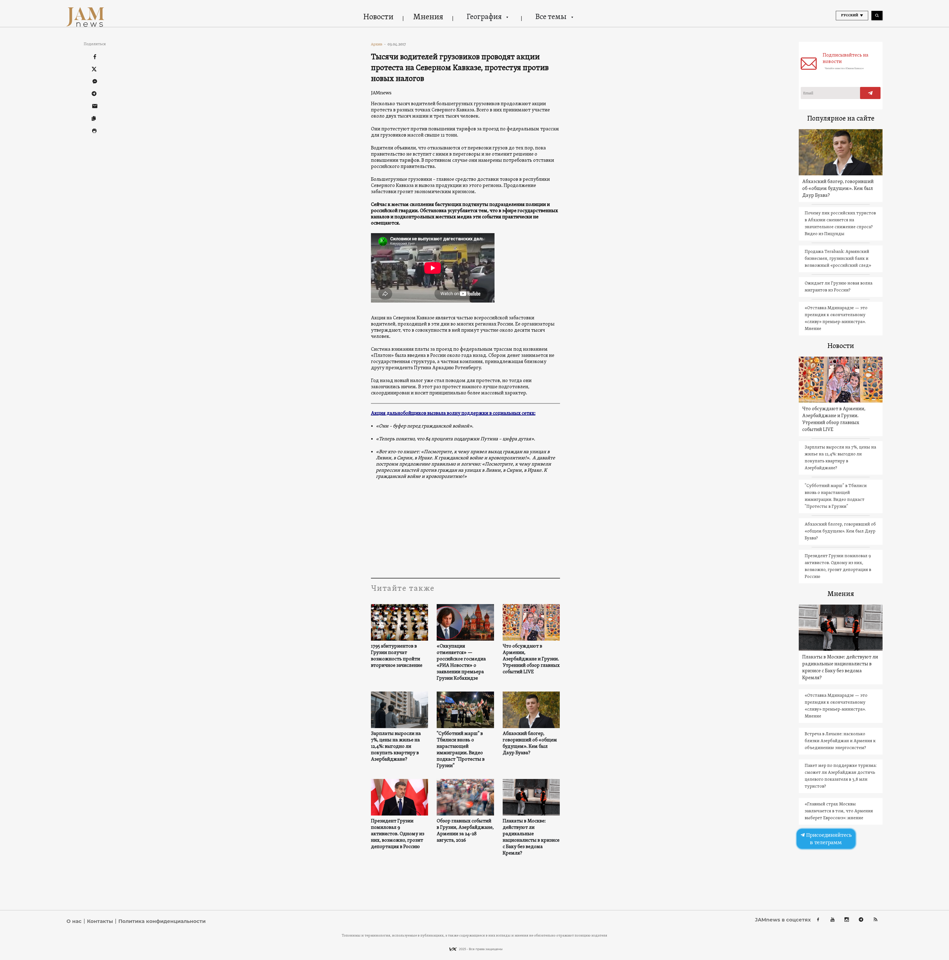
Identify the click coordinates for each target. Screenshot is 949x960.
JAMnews (381, 93)
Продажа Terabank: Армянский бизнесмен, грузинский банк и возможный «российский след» (838, 258)
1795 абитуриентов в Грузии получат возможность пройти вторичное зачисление (396, 656)
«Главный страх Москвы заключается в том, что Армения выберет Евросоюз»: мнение (839, 811)
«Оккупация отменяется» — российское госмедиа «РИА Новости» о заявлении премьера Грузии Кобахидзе (461, 662)
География (484, 17)
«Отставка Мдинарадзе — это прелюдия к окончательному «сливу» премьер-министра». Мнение (836, 318)
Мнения (428, 17)
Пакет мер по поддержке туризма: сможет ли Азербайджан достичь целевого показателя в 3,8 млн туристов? (841, 776)
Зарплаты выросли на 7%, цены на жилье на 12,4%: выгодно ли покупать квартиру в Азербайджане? (396, 747)
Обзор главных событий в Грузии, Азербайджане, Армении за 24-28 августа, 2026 (465, 831)
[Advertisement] (465, 528)
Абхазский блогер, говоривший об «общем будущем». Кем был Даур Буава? (530, 743)
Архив (378, 44)
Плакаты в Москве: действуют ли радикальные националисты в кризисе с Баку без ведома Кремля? (531, 837)
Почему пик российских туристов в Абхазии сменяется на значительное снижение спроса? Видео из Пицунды (840, 223)
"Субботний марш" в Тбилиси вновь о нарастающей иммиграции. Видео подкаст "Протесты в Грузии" (461, 750)
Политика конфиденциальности (162, 921)
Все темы (550, 17)
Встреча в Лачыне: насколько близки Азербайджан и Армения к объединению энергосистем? (840, 741)
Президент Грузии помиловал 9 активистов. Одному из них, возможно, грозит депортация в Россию (397, 834)
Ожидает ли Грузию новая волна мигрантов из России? (838, 287)
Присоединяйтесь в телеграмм (828, 839)
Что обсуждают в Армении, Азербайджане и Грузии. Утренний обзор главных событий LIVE (531, 659)
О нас (74, 921)
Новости (378, 17)
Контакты (100, 921)
